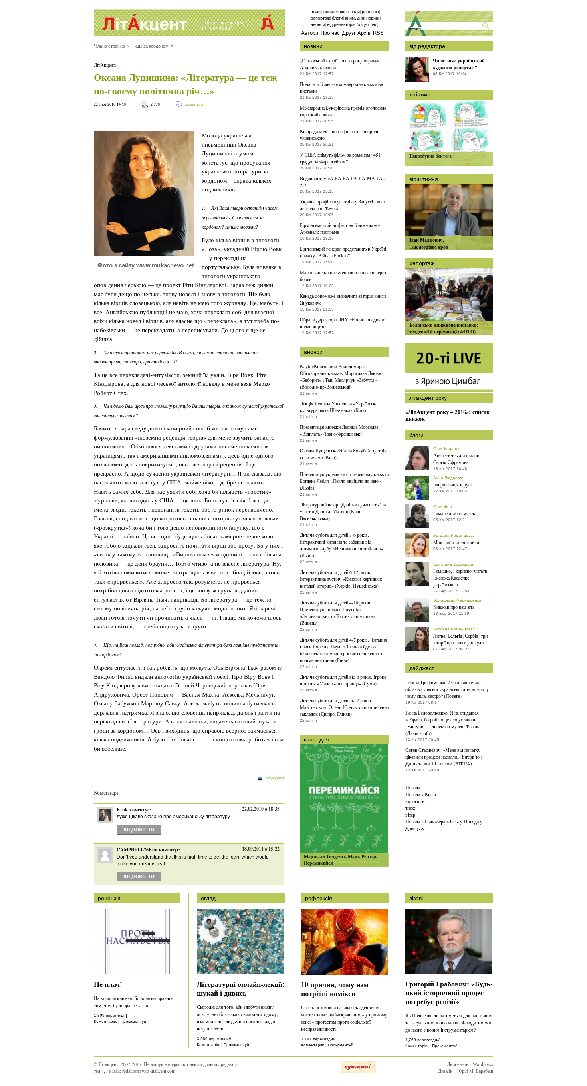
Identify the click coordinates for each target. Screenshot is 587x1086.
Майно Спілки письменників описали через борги (343, 275)
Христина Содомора (453, 564)
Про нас (330, 33)
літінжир (419, 94)
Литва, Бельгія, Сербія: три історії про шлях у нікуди (460, 639)
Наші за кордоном (150, 46)
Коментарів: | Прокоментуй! (120, 1021)
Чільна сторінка (109, 46)
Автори (309, 33)
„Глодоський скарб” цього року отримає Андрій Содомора (340, 63)
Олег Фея (442, 506)
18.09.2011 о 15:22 (261, 848)
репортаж (421, 263)
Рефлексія (333, 11)
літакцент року (428, 398)
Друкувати (275, 778)
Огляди (353, 11)
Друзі (348, 33)
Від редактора (341, 24)
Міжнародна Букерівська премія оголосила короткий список (343, 111)
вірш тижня (423, 179)
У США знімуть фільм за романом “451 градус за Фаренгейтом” (340, 158)
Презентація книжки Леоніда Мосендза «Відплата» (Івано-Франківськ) (339, 430)
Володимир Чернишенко (457, 600)
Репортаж (320, 18)
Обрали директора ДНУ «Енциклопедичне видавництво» (342, 322)
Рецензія (370, 11)
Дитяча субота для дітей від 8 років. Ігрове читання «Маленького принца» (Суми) (343, 680)
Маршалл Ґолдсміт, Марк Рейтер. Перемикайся (340, 859)
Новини (373, 18)
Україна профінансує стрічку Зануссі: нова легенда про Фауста (342, 204)
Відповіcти (139, 829)
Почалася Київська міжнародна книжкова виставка (341, 87)
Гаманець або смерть (454, 513)
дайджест (421, 668)
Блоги (337, 18)
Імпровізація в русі (452, 484)
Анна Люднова (447, 478)
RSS (378, 33)
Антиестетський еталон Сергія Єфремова (456, 458)
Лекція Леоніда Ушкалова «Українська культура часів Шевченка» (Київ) (338, 406)
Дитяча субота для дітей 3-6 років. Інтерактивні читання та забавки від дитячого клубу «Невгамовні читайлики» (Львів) (341, 545)
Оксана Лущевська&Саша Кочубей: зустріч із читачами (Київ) (343, 453)
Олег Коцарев (446, 448)
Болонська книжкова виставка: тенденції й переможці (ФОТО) (443, 328)
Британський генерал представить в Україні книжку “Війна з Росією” (343, 252)
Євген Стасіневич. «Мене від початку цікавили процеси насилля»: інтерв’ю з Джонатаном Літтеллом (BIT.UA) (444, 757)
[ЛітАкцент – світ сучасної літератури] (189, 22)
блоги (416, 435)
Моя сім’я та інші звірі (456, 542)
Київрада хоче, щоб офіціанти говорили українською (339, 134)
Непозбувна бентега (430, 156)
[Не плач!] (137, 972)
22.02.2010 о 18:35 (261, 808)
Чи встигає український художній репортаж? (459, 64)
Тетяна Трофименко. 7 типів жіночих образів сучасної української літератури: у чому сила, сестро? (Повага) (447, 689)
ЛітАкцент (104, 65)
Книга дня (354, 18)
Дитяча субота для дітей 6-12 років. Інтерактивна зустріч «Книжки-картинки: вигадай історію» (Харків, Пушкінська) (341, 579)
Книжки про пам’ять (453, 607)
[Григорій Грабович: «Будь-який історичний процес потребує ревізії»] (448, 972)
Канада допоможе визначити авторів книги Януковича (343, 299)
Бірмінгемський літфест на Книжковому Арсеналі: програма (340, 228)
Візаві (316, 11)
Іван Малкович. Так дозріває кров (428, 243)
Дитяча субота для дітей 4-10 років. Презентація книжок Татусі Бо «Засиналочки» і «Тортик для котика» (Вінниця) (337, 612)
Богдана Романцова (453, 535)
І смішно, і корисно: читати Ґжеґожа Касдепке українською (460, 578)
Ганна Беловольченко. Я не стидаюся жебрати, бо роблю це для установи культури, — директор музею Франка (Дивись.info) (442, 722)
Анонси (318, 24)
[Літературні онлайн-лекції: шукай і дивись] (240, 972)
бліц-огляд (367, 24)
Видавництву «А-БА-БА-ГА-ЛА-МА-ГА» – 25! (344, 181)
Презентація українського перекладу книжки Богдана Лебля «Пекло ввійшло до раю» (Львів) (344, 481)
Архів (364, 33)
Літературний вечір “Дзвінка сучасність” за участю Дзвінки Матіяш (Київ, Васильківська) (343, 511)
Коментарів (194, 104)
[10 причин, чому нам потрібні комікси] (344, 973)
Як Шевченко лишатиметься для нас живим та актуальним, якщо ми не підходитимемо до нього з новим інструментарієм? (449, 1022)
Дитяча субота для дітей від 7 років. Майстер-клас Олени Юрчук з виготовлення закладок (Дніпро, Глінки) (344, 707)
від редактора (427, 46)
